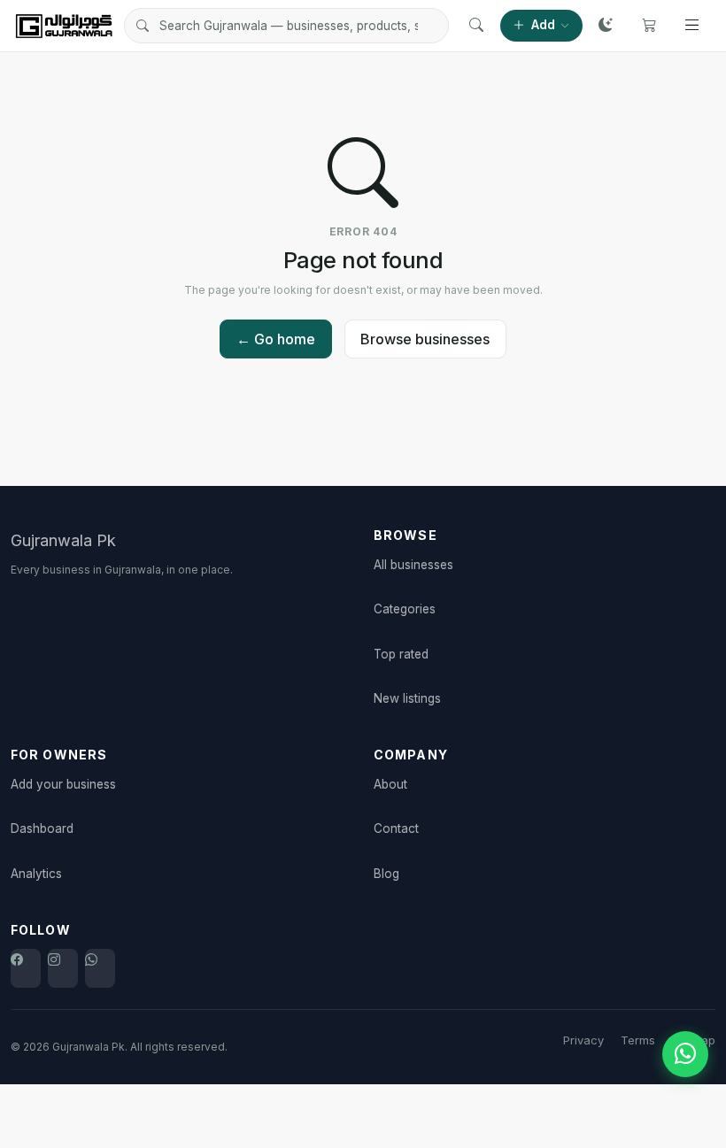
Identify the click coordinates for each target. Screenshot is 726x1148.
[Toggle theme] (605, 25)
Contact (396, 828)
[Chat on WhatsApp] (685, 1054)
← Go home (275, 339)
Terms (638, 1040)
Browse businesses (425, 339)
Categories (405, 609)
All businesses (413, 565)
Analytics (36, 874)
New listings (407, 698)
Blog (386, 874)
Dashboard (42, 828)
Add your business (63, 784)
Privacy (583, 1040)
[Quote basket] (648, 25)
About (390, 784)
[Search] (476, 25)
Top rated (401, 654)
